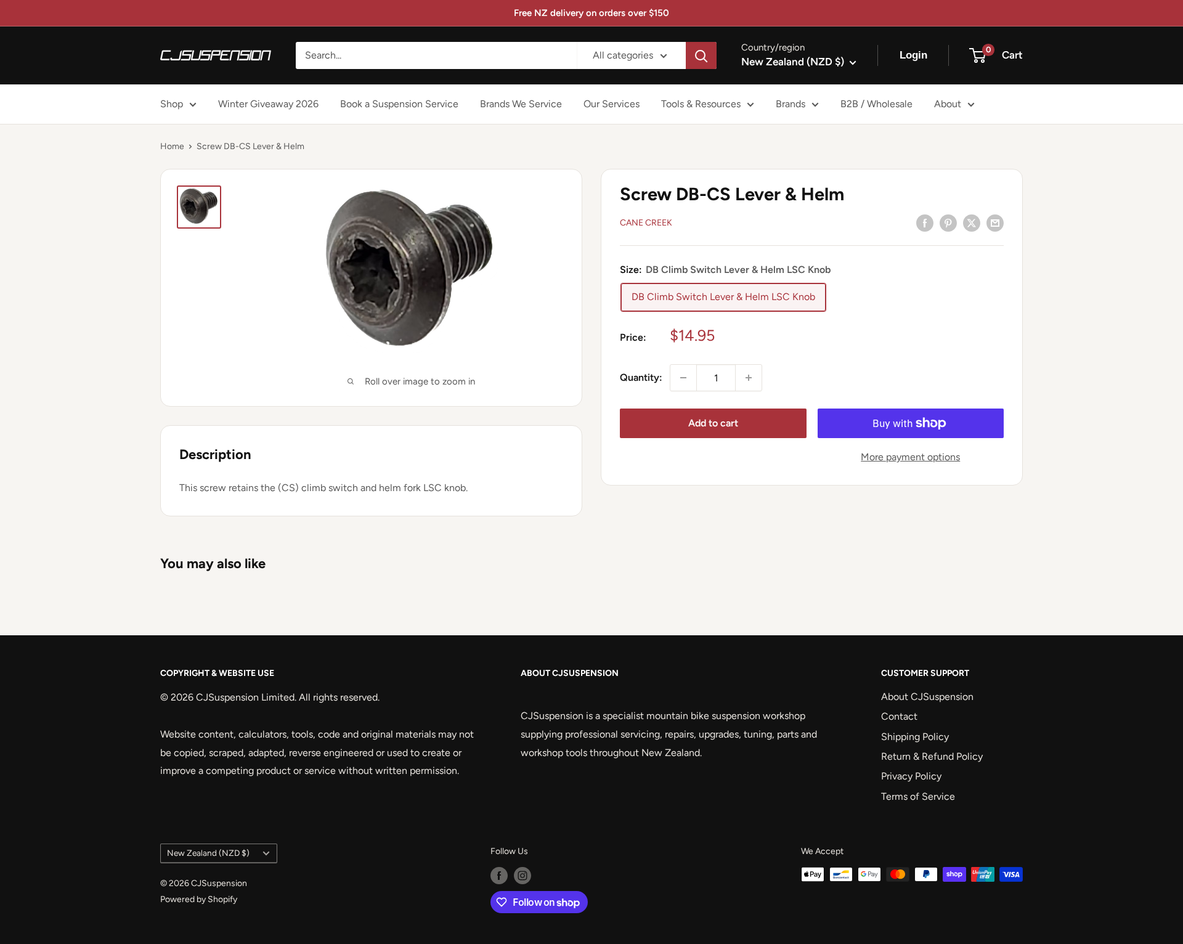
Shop (171, 104)
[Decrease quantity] (683, 378)
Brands (790, 104)
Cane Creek (646, 223)
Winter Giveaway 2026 (268, 104)
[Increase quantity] (749, 378)
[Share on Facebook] (924, 222)
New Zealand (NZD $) (208, 853)
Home (172, 146)
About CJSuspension (927, 696)
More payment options (910, 457)
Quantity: (641, 378)
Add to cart (713, 423)
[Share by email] (995, 222)
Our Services (611, 104)
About (947, 104)
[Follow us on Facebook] (499, 875)
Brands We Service (521, 104)
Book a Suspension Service (399, 104)
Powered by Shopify (198, 899)
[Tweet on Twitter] (971, 222)
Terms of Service (918, 796)
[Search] (701, 55)
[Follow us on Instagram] (522, 875)
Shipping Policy (915, 737)
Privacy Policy (911, 776)
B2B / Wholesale (876, 104)
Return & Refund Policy (932, 756)
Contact (899, 716)
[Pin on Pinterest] (948, 222)
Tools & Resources (701, 104)
